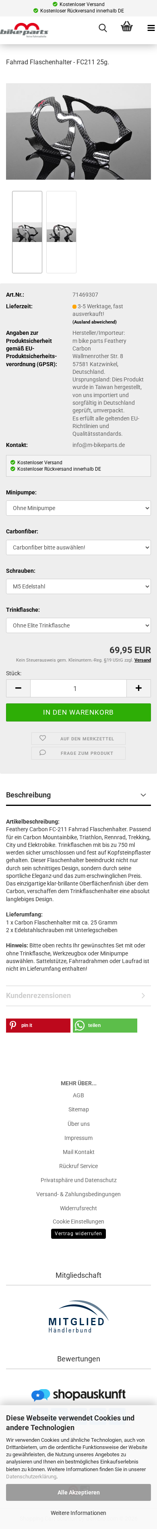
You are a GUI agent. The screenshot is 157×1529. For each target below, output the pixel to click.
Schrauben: (20, 571)
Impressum (78, 1138)
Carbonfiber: (22, 531)
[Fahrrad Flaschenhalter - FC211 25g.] (78, 131)
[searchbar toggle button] (103, 28)
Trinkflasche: (23, 610)
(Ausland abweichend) (94, 322)
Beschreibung (28, 795)
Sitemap (78, 1109)
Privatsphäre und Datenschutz (79, 1180)
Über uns (79, 1124)
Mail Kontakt (79, 1152)
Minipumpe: (21, 492)
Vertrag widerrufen (78, 1233)
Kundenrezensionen (38, 995)
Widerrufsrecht (78, 1208)
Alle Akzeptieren (79, 1492)
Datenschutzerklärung (31, 1477)
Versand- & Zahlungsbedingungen (78, 1194)
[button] (18, 688)
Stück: (13, 673)
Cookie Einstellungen (78, 1221)
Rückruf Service (78, 1166)
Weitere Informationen (78, 1513)
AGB (78, 1095)
